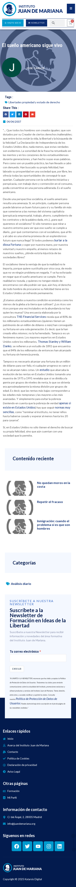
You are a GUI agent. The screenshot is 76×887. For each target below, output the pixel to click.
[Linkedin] (59, 846)
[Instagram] (49, 846)
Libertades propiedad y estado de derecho (34, 102)
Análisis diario (21, 583)
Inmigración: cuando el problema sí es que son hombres (53, 524)
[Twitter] (27, 846)
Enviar (16, 668)
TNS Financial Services (31, 316)
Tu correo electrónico (24, 651)
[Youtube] (38, 846)
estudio (44, 369)
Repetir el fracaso (50, 502)
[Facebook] (16, 846)
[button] (6, 114)
